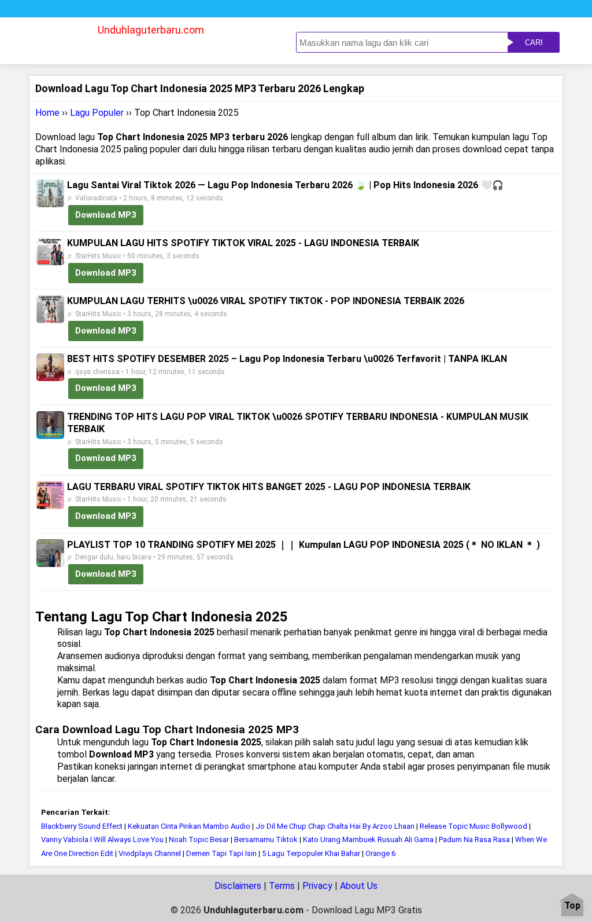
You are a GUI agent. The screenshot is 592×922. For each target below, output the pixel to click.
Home (47, 112)
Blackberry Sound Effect (82, 826)
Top (572, 906)
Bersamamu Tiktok (266, 839)
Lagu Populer (97, 112)
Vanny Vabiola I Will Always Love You (102, 839)
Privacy (317, 885)
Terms (282, 885)
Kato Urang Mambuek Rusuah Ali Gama (368, 839)
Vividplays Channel (150, 853)
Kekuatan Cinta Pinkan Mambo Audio (190, 826)
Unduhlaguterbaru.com (151, 30)
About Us (359, 885)
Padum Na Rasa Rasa (474, 839)
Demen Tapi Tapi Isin (221, 853)
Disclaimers (237, 885)
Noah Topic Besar (200, 839)
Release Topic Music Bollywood (474, 826)
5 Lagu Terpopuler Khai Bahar (311, 853)
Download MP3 (105, 215)
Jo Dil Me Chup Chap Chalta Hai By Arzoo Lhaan (335, 826)
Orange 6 (380, 853)
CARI (534, 42)
